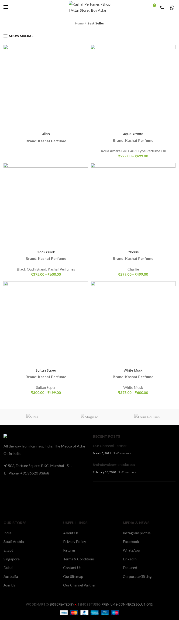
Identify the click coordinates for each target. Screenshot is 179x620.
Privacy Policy (74, 541)
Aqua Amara (133, 134)
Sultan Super (46, 370)
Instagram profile (137, 533)
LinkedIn (130, 559)
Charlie (133, 252)
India (7, 533)
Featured (130, 567)
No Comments (122, 453)
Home (79, 23)
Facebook (131, 541)
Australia (10, 576)
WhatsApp (131, 550)
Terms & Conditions (79, 559)
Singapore (11, 559)
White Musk (133, 370)
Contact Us (72, 567)
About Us (71, 533)
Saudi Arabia (13, 541)
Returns (69, 550)
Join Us (9, 585)
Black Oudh (46, 252)
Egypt (8, 550)
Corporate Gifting (137, 576)
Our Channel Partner (110, 446)
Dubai (8, 567)
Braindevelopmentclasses (114, 464)
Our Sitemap (73, 576)
